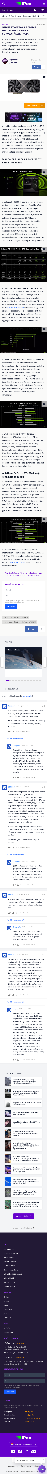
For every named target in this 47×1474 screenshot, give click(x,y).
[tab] (7, 680)
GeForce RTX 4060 (17, 562)
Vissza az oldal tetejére (22, 1228)
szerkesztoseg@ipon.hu (32, 1418)
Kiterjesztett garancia (11, 1253)
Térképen (19, 1343)
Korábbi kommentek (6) (15, 1002)
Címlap (4, 16)
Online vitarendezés (11, 1270)
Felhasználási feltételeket (32, 600)
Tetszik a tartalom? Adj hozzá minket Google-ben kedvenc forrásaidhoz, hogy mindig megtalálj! (23, 574)
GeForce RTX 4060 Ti (15, 307)
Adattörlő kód (9, 1278)
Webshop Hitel (9, 1249)
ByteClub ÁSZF (33, 1466)
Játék (34, 16)
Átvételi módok (9, 1282)
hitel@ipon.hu (29, 1412)
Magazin (10, 10)
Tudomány (27, 16)
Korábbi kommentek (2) (15, 854)
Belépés (7, 1328)
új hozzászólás (20, 732)
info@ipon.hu (29, 1421)
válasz (28, 732)
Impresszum (13, 1466)
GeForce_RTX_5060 (29, 622)
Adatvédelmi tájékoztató (13, 1274)
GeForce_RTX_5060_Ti (19, 617)
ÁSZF (23, 1466)
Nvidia (6, 617)
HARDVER (5, 24)
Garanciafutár (9, 1257)
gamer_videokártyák (11, 622)
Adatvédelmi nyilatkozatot (14, 602)
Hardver (6, 1305)
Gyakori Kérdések (10, 1262)
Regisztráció (8, 1332)
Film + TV (40, 16)
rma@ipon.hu (29, 1415)
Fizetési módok (9, 1286)
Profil (6, 1323)
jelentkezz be (27, 696)
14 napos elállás (10, 1266)
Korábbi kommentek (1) (15, 738)
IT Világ (11, 16)
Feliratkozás (11, 606)
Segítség (7, 1400)
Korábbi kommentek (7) (15, 920)
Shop (3, 10)
